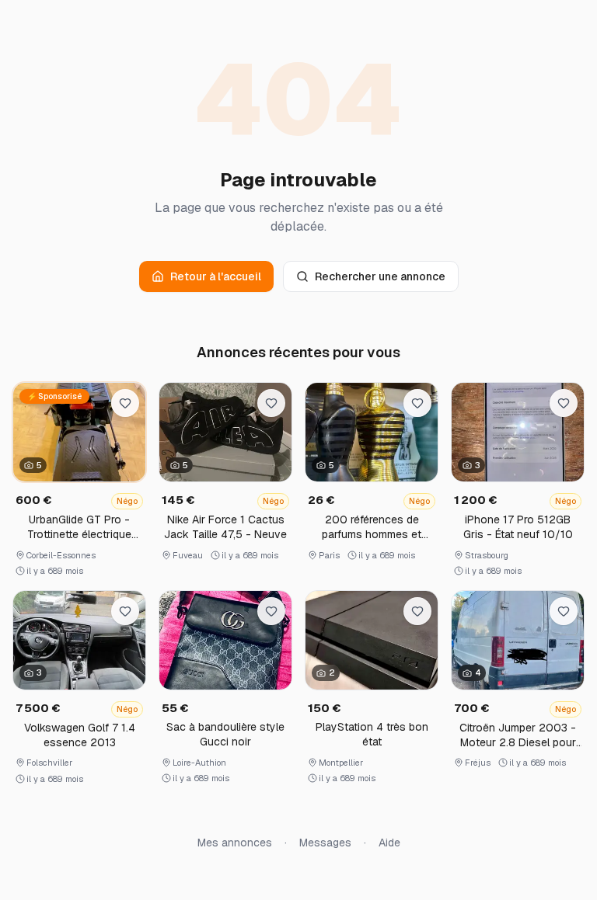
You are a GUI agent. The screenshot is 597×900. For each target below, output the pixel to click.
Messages (325, 843)
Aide (389, 843)
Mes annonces (234, 843)
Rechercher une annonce (380, 276)
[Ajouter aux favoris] (125, 403)
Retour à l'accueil (215, 276)
